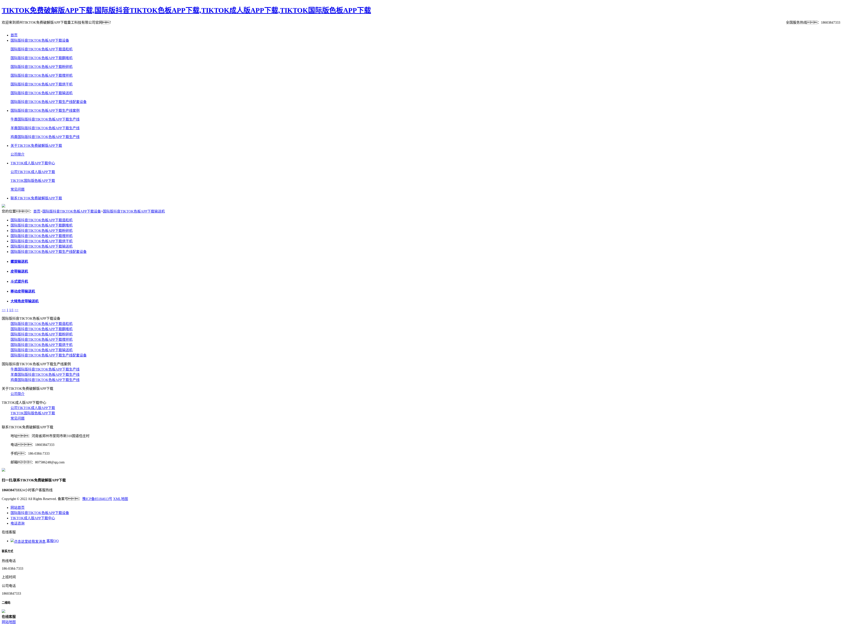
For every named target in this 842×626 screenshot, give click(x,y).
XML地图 (120, 499)
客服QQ (52, 541)
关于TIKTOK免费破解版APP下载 (36, 145)
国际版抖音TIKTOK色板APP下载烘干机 (42, 84)
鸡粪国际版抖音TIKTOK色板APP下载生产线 (45, 137)
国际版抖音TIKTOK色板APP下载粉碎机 (42, 67)
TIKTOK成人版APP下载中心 (33, 163)
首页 (14, 35)
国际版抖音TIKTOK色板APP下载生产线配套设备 (49, 102)
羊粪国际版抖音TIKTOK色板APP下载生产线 (45, 128)
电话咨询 (18, 523)
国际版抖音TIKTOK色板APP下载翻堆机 (42, 58)
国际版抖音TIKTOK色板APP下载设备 (40, 40)
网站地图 (9, 622)
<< (4, 310)
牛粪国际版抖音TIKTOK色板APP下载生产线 (45, 119)
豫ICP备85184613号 (97, 499)
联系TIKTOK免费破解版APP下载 (36, 198)
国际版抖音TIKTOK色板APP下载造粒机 (42, 49)
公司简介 (18, 154)
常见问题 (18, 189)
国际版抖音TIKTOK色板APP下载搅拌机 (42, 75)
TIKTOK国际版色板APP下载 (33, 181)
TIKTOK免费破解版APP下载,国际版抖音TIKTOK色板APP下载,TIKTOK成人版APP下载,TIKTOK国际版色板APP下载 (186, 10)
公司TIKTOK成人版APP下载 (33, 172)
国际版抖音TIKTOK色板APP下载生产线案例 (45, 110)
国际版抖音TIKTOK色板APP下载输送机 (42, 93)
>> (16, 310)
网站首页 (18, 507)
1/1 (11, 310)
